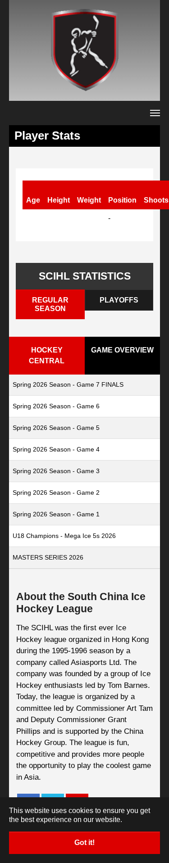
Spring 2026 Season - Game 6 (56, 406)
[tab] (50, 304)
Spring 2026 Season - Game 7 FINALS (68, 384)
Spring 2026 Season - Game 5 (56, 427)
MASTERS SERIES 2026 (48, 557)
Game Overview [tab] (122, 350)
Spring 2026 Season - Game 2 (56, 492)
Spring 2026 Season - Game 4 (56, 449)
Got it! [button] (84, 842)
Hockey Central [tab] (46, 355)
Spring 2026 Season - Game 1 (56, 514)
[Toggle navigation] (155, 113)
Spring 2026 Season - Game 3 (56, 470)
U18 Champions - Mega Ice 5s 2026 (64, 535)
